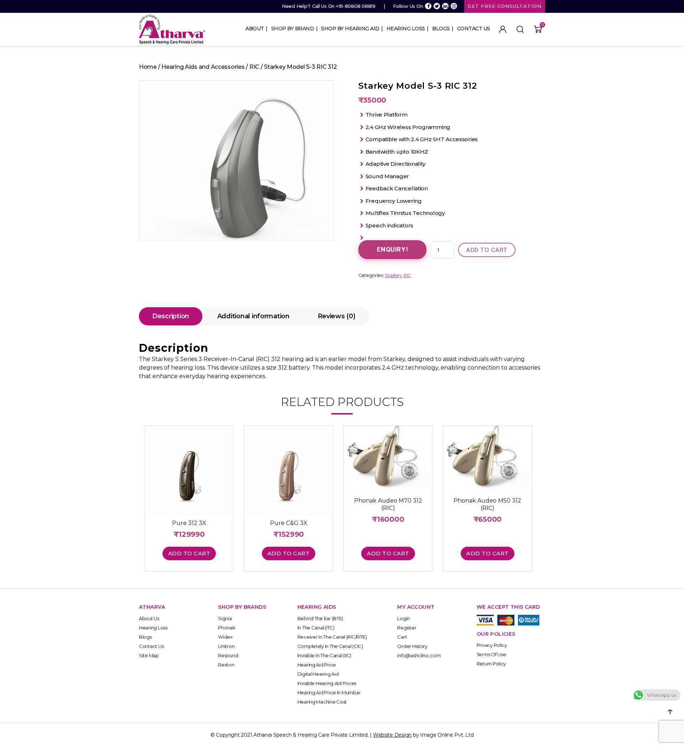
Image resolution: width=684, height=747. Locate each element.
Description (170, 316)
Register (406, 627)
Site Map (149, 655)
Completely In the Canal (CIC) (330, 646)
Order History (412, 646)
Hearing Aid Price (316, 665)
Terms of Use (491, 654)
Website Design (392, 735)
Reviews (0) (337, 316)
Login (403, 618)
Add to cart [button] (189, 553)
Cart (402, 637)
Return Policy (491, 663)
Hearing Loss (406, 28)
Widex (225, 637)
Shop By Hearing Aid (350, 28)
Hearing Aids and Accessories (202, 66)
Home (148, 66)
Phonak (226, 627)
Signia (225, 618)
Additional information (253, 316)
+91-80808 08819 (355, 6)
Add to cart (487, 249)
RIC (254, 66)
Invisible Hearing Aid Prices (326, 683)
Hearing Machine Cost (322, 702)
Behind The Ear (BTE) (320, 618)
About (254, 28)
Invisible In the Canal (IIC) (324, 655)
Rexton (226, 665)
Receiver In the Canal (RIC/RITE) (332, 637)
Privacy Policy (492, 645)
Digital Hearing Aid (318, 674)
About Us (149, 618)
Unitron (226, 646)
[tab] (170, 316)
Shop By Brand (292, 28)
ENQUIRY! (392, 249)
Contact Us (473, 28)
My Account (503, 29)
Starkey (393, 275)
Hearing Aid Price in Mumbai (328, 692)
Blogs (441, 28)
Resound (228, 655)
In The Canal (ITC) (316, 627)
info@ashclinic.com (418, 655)
